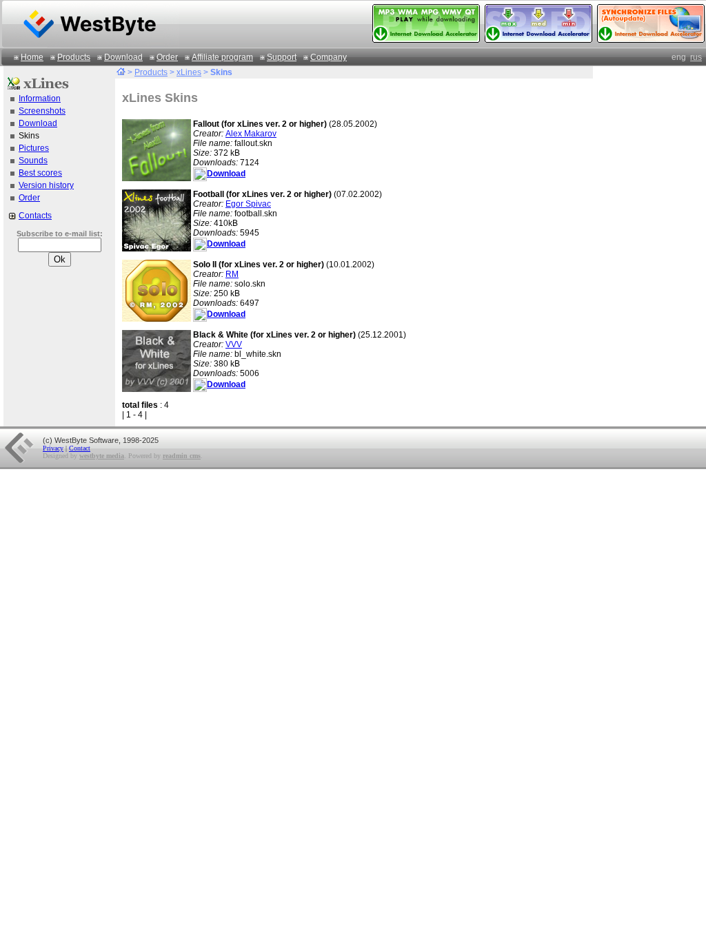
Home (32, 57)
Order (167, 57)
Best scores (40, 173)
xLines (188, 72)
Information (40, 98)
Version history (46, 185)
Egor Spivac (248, 204)
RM (232, 274)
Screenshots (42, 111)
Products (73, 57)
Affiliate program (222, 57)
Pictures (34, 148)
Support (281, 57)
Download (123, 57)
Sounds (33, 160)
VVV (233, 344)
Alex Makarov (250, 133)
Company (328, 57)
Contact (79, 448)
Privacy (53, 448)
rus (696, 57)
